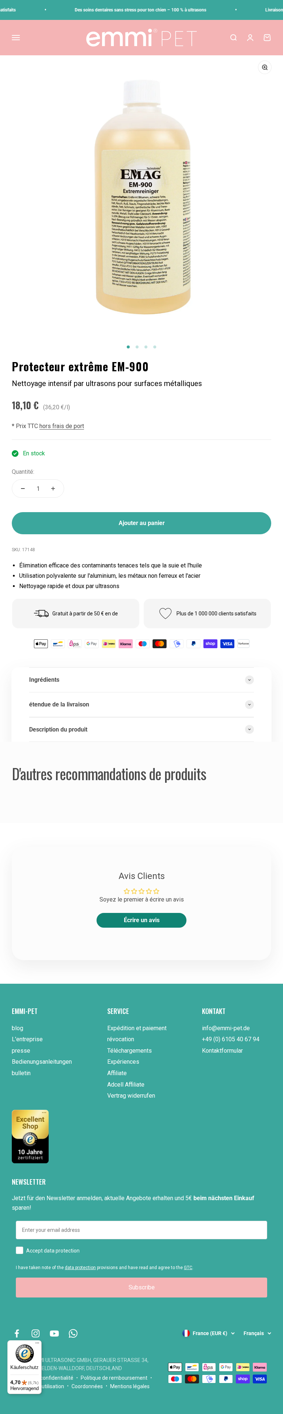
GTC (188, 1267)
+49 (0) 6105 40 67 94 (230, 1039)
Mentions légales (130, 1386)
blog (17, 1028)
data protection (80, 1267)
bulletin (21, 1073)
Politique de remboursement (114, 1378)
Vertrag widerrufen (131, 1095)
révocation (120, 1039)
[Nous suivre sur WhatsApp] (73, 1333)
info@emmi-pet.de (226, 1028)
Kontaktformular (222, 1050)
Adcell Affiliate (125, 1084)
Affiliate (117, 1073)
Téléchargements (129, 1050)
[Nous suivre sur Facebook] (17, 1333)
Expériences (123, 1061)
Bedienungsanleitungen (42, 1061)
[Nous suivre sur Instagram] (36, 1333)
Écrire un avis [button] (142, 920)
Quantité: (23, 471)
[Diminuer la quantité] (23, 488)
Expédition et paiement (137, 1028)
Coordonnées (87, 1386)
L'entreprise (27, 1039)
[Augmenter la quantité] (53, 488)
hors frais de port (61, 426)
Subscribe (142, 1287)
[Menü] (37, 1344)
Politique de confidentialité (42, 1378)
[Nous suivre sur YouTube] (54, 1333)
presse (21, 1050)
